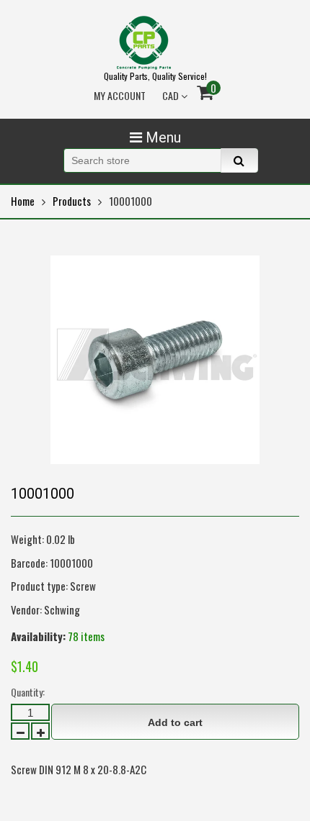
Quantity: (28, 691)
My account (120, 95)
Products (72, 201)
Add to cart (175, 722)
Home (23, 201)
